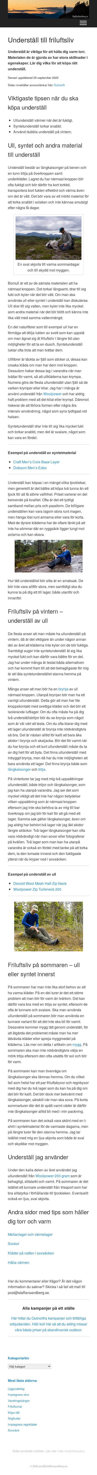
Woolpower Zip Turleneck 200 (37, 889)
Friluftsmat (15, 1406)
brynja (63, 688)
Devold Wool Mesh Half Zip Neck (40, 883)
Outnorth (59, 85)
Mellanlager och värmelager (30, 1234)
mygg (76, 1044)
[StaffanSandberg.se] (48, 9)
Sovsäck (13, 1430)
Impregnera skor (18, 1394)
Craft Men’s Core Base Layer (36, 461)
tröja (41, 769)
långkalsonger (19, 769)
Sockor (13, 1243)
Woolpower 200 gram (52, 1175)
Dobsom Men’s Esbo (30, 467)
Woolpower (52, 393)
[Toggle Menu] (83, 23)
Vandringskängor (19, 1400)
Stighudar (14, 1418)
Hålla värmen (18, 1262)
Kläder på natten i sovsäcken (31, 1253)
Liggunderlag (16, 1389)
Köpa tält (14, 1412)
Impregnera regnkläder (22, 1424)
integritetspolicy (74, 1451)
